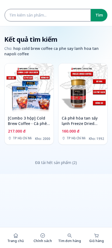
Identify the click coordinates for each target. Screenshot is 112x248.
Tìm (99, 15)
